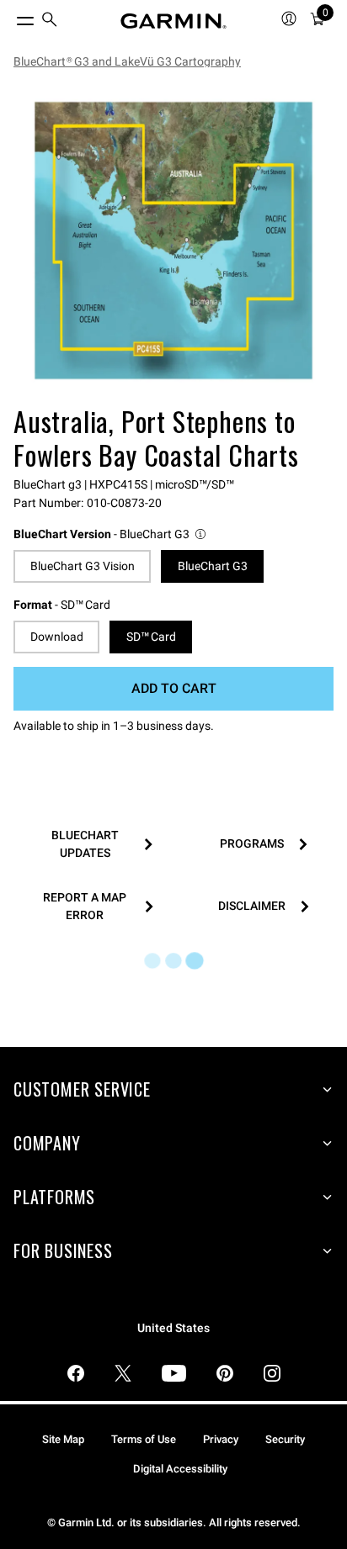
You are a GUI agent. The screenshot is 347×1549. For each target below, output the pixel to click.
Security (285, 1439)
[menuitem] (49, 21)
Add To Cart (173, 688)
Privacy (220, 1439)
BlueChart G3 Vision (82, 566)
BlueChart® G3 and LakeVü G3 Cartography (127, 61)
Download (56, 636)
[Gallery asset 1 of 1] (173, 240)
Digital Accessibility (180, 1468)
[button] (110, 534)
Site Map (63, 1439)
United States (173, 1328)
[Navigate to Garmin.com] (173, 21)
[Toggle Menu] (10, 17)
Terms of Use (143, 1439)
